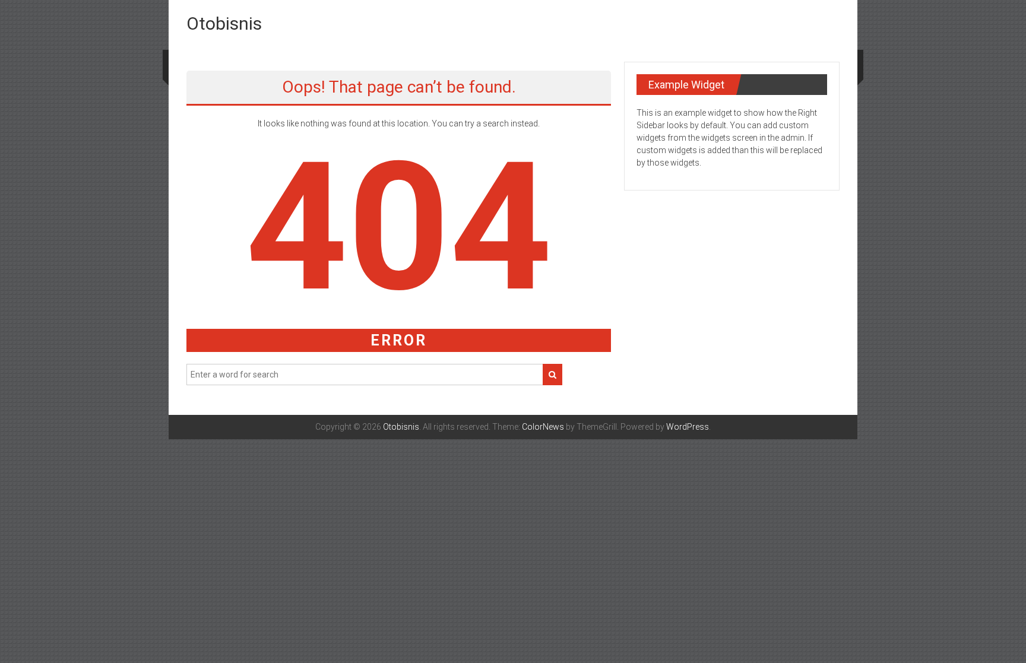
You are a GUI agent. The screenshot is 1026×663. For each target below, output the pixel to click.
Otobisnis (224, 23)
